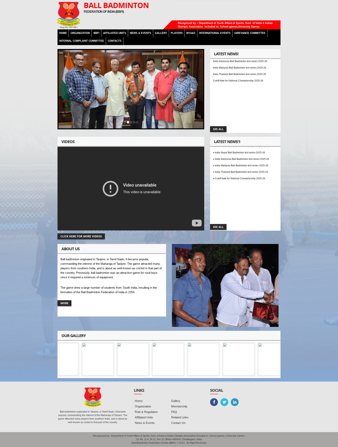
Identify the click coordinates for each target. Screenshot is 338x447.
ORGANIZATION (80, 33)
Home (139, 401)
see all (218, 129)
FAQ (174, 411)
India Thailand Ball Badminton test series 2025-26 (239, 64)
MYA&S (190, 33)
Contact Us (178, 422)
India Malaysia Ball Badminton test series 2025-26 (241, 155)
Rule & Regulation (146, 411)
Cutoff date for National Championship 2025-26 (238, 71)
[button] (69, 89)
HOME (63, 33)
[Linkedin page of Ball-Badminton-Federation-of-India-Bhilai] (235, 402)
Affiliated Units (114, 33)
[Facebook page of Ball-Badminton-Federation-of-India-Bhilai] (214, 402)
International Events (215, 33)
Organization (143, 406)
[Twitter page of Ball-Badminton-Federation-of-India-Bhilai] (224, 402)
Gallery (175, 401)
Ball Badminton (116, 5)
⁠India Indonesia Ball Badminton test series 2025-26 (242, 149)
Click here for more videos (81, 236)
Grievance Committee (249, 33)
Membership (179, 406)
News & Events (145, 422)
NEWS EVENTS (140, 33)
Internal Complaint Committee (81, 40)
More (64, 303)
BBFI (96, 33)
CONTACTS (114, 40)
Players (177, 33)
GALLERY (161, 33)
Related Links (180, 417)
